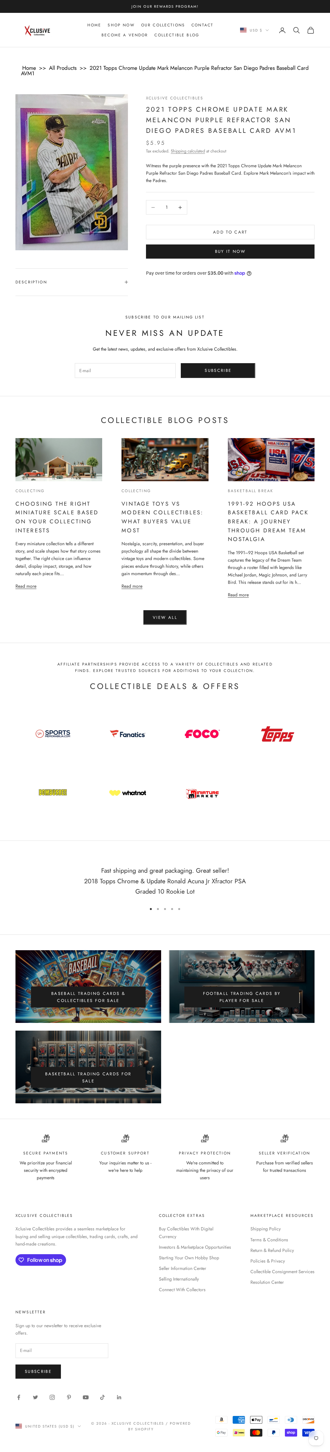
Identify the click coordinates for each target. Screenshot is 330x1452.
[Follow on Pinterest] (69, 1397)
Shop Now (121, 25)
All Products (63, 68)
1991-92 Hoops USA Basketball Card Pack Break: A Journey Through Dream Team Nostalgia (268, 521)
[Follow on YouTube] (85, 1397)
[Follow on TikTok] (102, 1397)
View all (165, 617)
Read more (25, 586)
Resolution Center (267, 1282)
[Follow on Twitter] (35, 1397)
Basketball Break (251, 491)
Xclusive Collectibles (174, 98)
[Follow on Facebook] (18, 1397)
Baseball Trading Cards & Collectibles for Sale (88, 996)
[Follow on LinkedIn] (119, 1397)
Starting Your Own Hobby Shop (189, 1257)
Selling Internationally (179, 1279)
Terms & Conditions (269, 1239)
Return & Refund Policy (272, 1250)
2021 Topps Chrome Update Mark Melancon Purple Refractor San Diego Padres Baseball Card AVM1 (165, 70)
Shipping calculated (188, 151)
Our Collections (163, 25)
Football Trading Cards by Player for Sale (242, 996)
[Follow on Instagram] (52, 1397)
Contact (202, 25)
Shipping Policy (265, 1229)
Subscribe (218, 370)
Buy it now (230, 251)
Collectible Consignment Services (282, 1271)
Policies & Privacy (267, 1261)
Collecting (30, 491)
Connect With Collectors (182, 1289)
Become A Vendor (125, 35)
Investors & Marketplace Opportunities (195, 1247)
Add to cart (230, 232)
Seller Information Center (182, 1268)
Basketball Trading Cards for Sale (88, 1077)
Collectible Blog (176, 35)
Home (94, 25)
